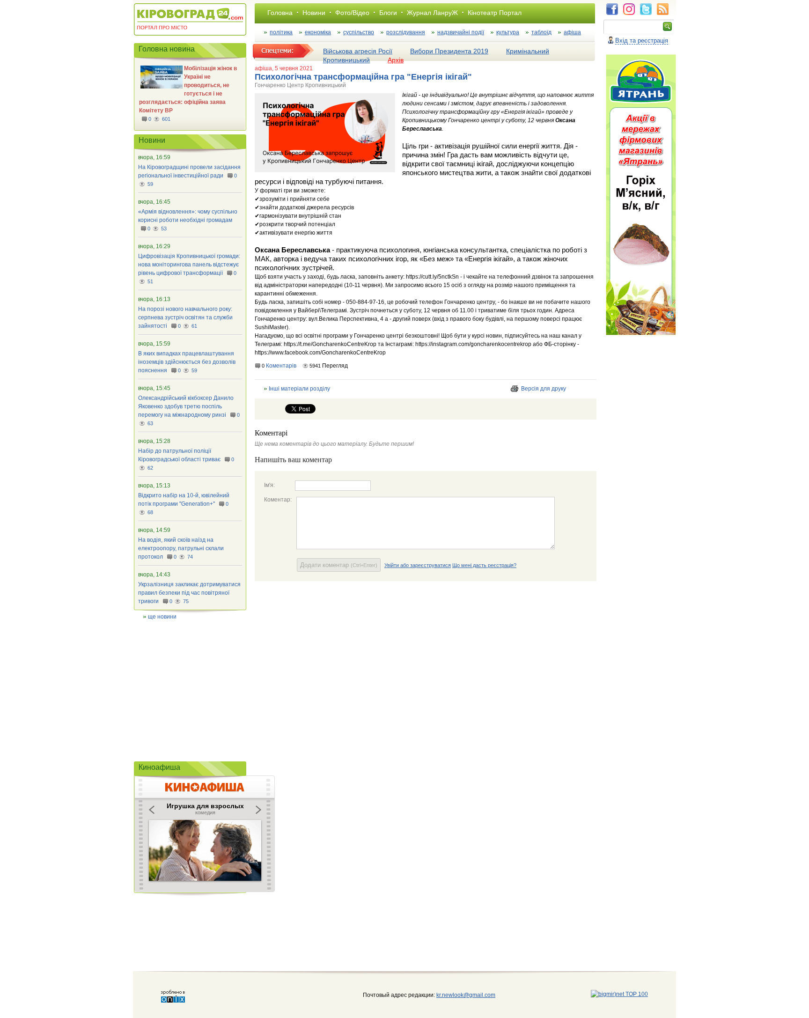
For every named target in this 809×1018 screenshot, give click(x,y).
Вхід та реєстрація (641, 40)
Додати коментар (338, 564)
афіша (572, 32)
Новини (313, 12)
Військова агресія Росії (357, 51)
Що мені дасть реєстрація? (484, 565)
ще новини (162, 616)
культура (507, 32)
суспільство (358, 32)
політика (281, 32)
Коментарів (281, 365)
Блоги (388, 12)
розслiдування (405, 32)
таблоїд (541, 32)
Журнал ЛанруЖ (432, 12)
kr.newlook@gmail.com (456, 995)
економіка (318, 32)
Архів (396, 60)
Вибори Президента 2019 (449, 51)
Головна (280, 12)
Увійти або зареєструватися (417, 565)
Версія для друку (543, 388)
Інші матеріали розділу (299, 388)
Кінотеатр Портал (495, 12)
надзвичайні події (460, 32)
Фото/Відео (352, 12)
